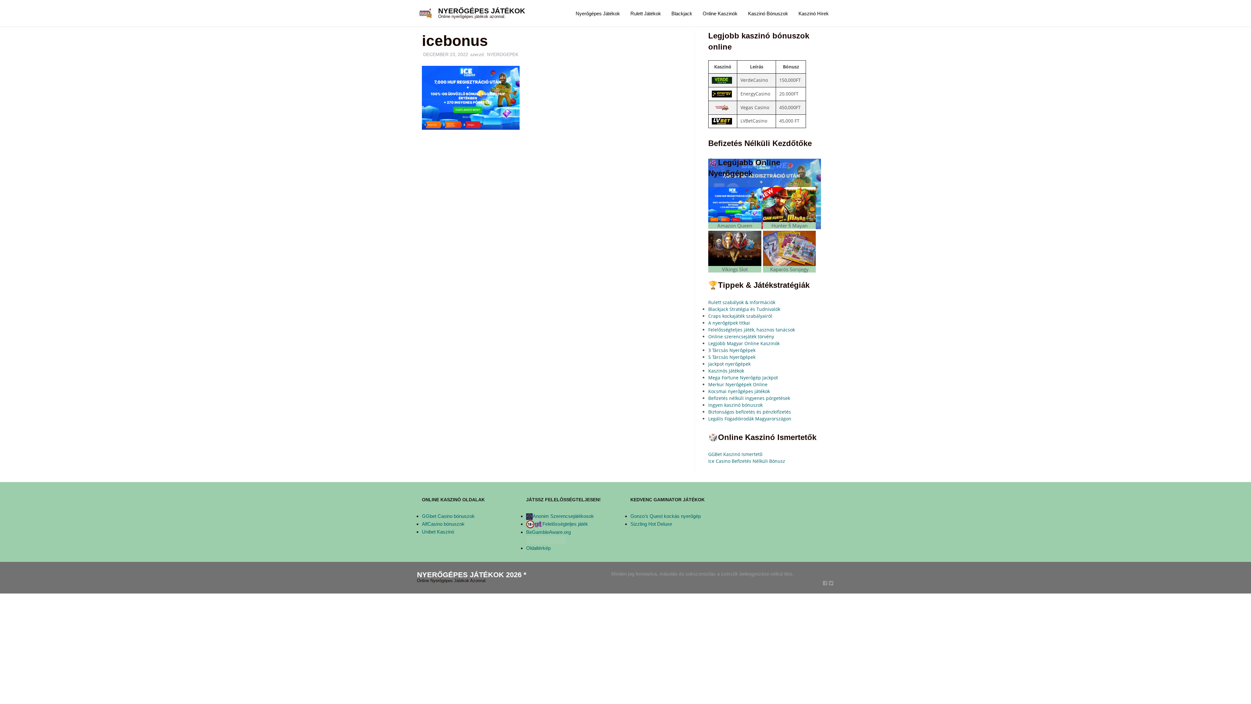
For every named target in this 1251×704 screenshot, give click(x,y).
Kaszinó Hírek (813, 13)
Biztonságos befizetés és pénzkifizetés (749, 412)
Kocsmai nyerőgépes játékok (739, 391)
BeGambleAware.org (548, 532)
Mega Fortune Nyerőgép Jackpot (743, 377)
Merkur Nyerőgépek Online (738, 384)
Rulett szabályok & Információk (741, 302)
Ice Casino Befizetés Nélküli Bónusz (746, 461)
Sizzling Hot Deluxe (651, 524)
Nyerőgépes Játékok (481, 11)
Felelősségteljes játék (565, 524)
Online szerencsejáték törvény (741, 336)
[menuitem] (597, 13)
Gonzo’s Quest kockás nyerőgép (665, 516)
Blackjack (681, 13)
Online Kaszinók (720, 13)
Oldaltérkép (538, 548)
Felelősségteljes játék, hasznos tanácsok (751, 330)
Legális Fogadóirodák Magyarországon (749, 419)
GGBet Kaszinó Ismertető (735, 454)
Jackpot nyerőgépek (729, 364)
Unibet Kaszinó (438, 532)
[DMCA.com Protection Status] (546, 540)
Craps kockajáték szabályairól (740, 316)
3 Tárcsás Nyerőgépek (731, 350)
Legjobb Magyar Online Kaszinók (744, 343)
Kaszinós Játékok (726, 371)
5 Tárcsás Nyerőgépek (731, 357)
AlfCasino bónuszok (443, 524)
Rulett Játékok (645, 13)
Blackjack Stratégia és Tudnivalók (744, 309)
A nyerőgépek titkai (729, 323)
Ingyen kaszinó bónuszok (735, 405)
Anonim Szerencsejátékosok (563, 516)
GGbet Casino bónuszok (448, 516)
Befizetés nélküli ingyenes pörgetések (749, 398)
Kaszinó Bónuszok (768, 13)
